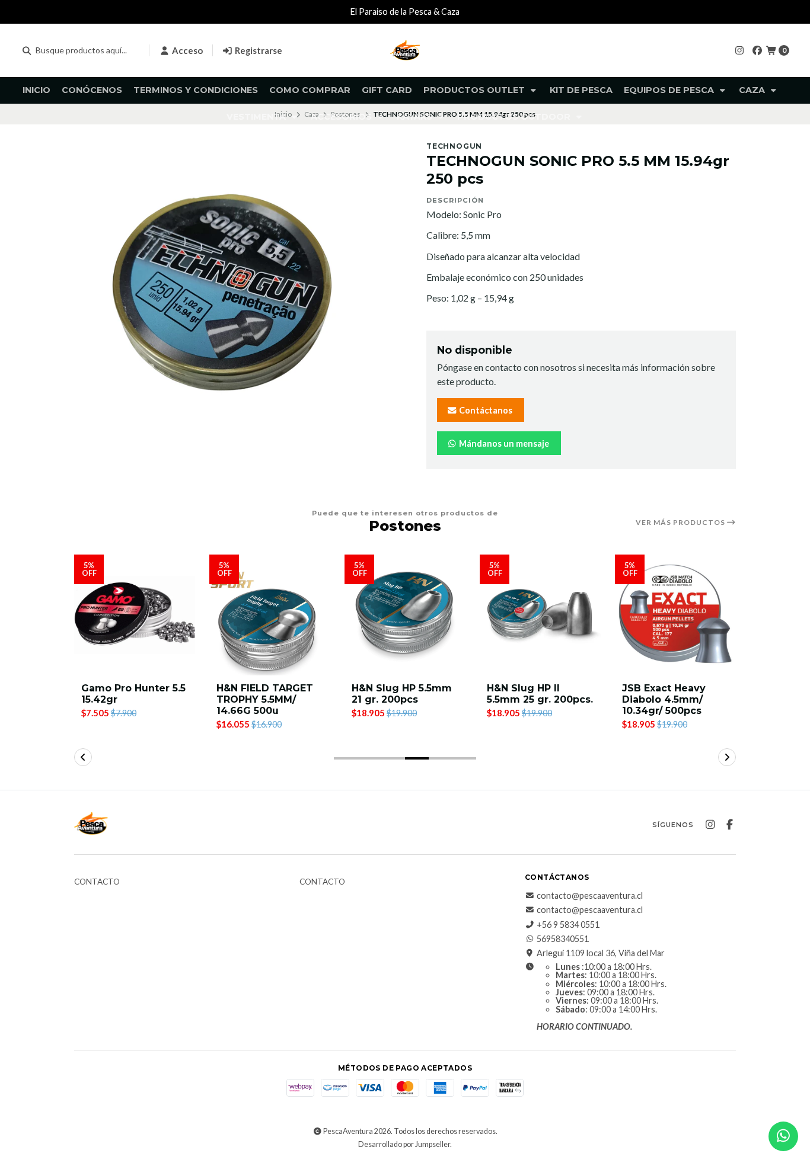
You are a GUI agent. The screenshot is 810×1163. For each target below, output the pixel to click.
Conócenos (92, 90)
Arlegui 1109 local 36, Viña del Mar (601, 953)
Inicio (36, 90)
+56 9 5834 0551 (568, 925)
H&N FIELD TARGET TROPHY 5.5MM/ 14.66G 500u (264, 699)
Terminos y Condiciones (195, 90)
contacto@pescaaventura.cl (590, 896)
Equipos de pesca (670, 90)
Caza (753, 90)
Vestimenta (257, 116)
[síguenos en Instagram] (739, 50)
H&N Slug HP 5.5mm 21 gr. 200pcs (402, 694)
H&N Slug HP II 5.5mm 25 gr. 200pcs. (540, 694)
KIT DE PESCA (581, 90)
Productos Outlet (475, 90)
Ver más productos (681, 522)
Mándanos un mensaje (503, 443)
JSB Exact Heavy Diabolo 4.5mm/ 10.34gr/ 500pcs (664, 699)
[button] (346, 758)
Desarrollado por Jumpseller (404, 1144)
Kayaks (416, 116)
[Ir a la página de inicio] (405, 50)
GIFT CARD (387, 90)
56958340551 (563, 939)
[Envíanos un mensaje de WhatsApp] (783, 1136)
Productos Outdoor (515, 116)
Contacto (97, 882)
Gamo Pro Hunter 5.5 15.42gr (133, 694)
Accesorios (342, 116)
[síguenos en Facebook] (757, 50)
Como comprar (309, 90)
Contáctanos (484, 410)
